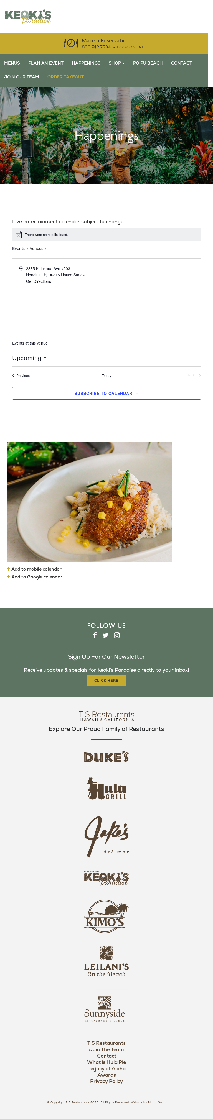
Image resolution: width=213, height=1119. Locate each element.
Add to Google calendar (36, 577)
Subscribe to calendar (103, 393)
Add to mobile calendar (36, 569)
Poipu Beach (148, 63)
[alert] (106, 234)
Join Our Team (21, 77)
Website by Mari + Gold (147, 1102)
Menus (12, 63)
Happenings (86, 63)
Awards (106, 1075)
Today (106, 375)
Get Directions (38, 281)
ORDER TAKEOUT (65, 77)
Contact (181, 63)
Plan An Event (46, 63)
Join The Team (106, 1049)
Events (18, 248)
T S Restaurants (106, 1043)
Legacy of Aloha (106, 1069)
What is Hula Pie (106, 1062)
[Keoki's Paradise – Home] (28, 16)
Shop (115, 63)
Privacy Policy (106, 1081)
